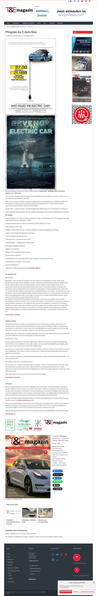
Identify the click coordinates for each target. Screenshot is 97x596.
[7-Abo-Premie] (82, 63)
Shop (9, 556)
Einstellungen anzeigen (87, 591)
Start (9, 554)
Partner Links (11, 582)
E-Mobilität (15, 23)
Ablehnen (76, 591)
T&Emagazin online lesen (14, 570)
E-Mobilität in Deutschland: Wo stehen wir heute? (13, 522)
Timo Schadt (26, 36)
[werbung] (62, 13)
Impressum (32, 574)
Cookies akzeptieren (65, 591)
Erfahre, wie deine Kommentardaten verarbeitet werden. (49, 536)
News (38, 23)
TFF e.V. (9, 573)
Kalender (11, 578)
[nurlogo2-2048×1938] (82, 114)
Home (8, 26)
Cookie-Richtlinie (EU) (35, 571)
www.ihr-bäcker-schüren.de (12, 314)
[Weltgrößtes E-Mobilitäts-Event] (29, 512)
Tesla (8, 23)
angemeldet (13, 533)
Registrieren (10, 562)
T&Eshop (52, 23)
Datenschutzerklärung (35, 568)
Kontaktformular (34, 565)
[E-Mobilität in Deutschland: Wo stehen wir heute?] (13, 512)
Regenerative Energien (28, 23)
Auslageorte (10, 559)
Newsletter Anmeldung (13, 568)
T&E (44, 23)
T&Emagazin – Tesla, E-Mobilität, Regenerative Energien (27, 592)
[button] (94, 583)
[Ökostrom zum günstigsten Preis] (45, 512)
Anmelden (60, 23)
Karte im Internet (23, 400)
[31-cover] (82, 88)
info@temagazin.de (33, 560)
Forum (10, 575)
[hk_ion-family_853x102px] (82, 45)
